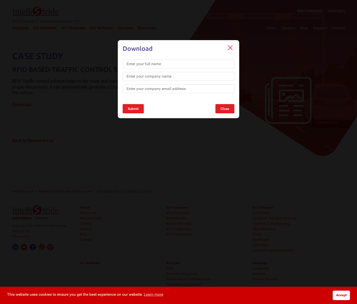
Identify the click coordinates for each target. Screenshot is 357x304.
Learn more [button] (153, 294)
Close (225, 109)
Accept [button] (341, 295)
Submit (133, 109)
